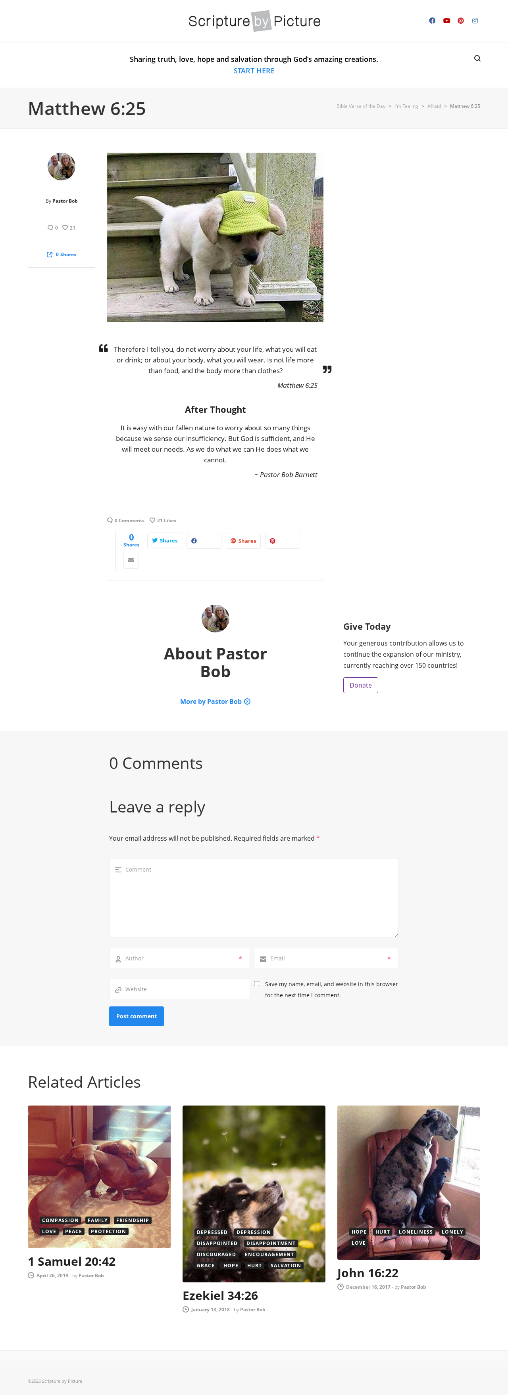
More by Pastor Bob (211, 701)
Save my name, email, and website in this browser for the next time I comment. (331, 989)
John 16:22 (367, 1273)
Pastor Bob (65, 200)
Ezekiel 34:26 (220, 1295)
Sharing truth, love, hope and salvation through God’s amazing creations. (254, 64)
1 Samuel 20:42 (71, 1261)
